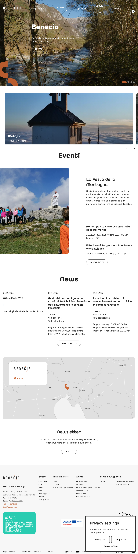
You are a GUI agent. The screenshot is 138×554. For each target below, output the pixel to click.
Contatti (41, 496)
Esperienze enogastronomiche (88, 487)
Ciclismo (79, 484)
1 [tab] (124, 82)
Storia (40, 484)
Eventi (118, 9)
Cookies (50, 551)
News (40, 490)
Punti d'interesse (60, 9)
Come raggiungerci (45, 493)
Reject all (121, 539)
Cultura (40, 487)
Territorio (38, 9)
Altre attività (81, 493)
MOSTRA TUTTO (97, 262)
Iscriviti (69, 451)
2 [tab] (128, 82)
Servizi (102, 481)
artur (101, 552)
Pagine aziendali (9, 551)
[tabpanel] (69, 43)
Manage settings (111, 546)
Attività (81, 9)
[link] (19, 523)
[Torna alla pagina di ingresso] (11, 9)
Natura (55, 481)
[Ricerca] (133, 6)
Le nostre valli (43, 481)
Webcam (82, 551)
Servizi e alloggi (100, 9)
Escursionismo (81, 481)
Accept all (99, 539)
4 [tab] (134, 82)
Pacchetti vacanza (83, 496)
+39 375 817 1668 (10, 504)
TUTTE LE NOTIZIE (69, 343)
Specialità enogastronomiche (64, 487)
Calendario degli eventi (125, 481)
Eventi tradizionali (123, 484)
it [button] (133, 11)
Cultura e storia (82, 490)
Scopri (38, 49)
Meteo (70, 551)
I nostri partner (43, 499)
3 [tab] (131, 82)
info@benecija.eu (10, 507)
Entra (20, 378)
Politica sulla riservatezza (31, 551)
